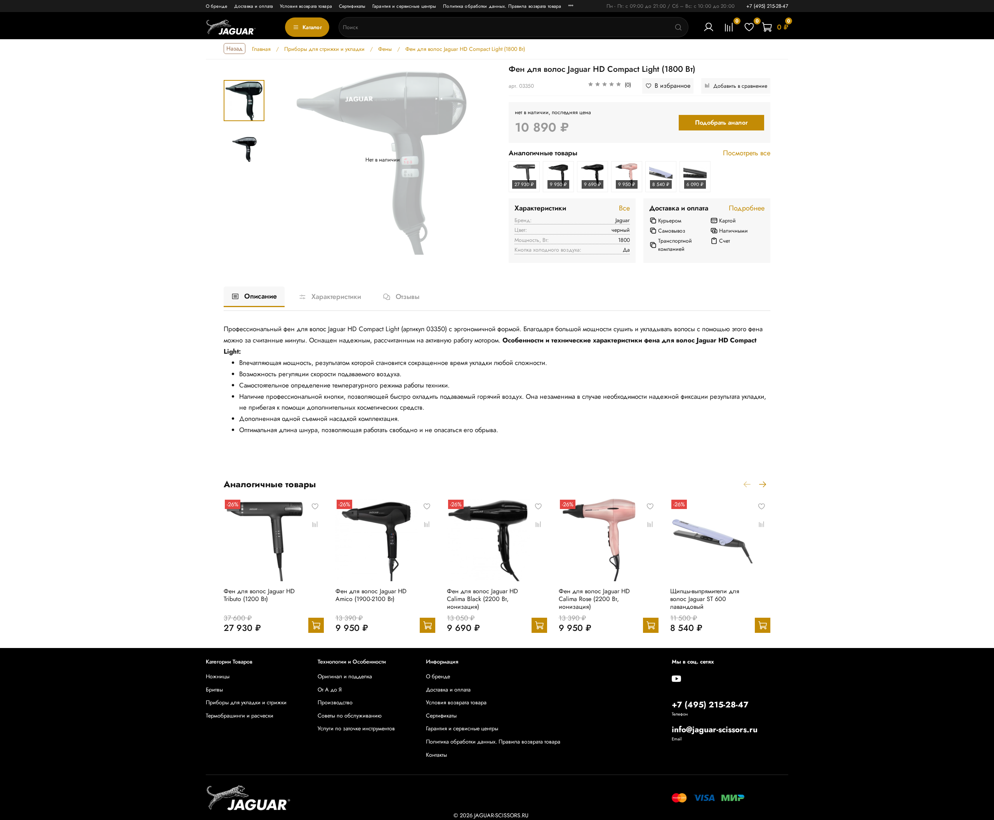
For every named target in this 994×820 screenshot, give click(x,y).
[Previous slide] (283, 159)
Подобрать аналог (721, 122)
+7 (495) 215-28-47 (767, 6)
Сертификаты (352, 6)
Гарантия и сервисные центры (404, 6)
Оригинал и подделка (345, 676)
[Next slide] (482, 159)
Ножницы (217, 676)
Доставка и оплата (253, 6)
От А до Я (330, 689)
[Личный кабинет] (708, 27)
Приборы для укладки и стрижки (246, 702)
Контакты (436, 755)
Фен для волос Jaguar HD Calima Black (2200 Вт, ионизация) (482, 598)
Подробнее (747, 208)
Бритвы (214, 689)
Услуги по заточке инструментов (356, 728)
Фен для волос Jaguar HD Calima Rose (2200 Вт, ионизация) (594, 598)
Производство (335, 702)
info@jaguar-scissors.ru (715, 729)
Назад (234, 48)
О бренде (216, 6)
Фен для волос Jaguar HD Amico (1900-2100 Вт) (371, 594)
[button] (609, 86)
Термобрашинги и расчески (239, 715)
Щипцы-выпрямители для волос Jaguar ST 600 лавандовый (704, 598)
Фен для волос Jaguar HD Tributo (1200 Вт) (259, 594)
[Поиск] (678, 27)
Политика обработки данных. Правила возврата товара (502, 6)
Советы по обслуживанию (350, 715)
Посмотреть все (746, 153)
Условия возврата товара (306, 6)
